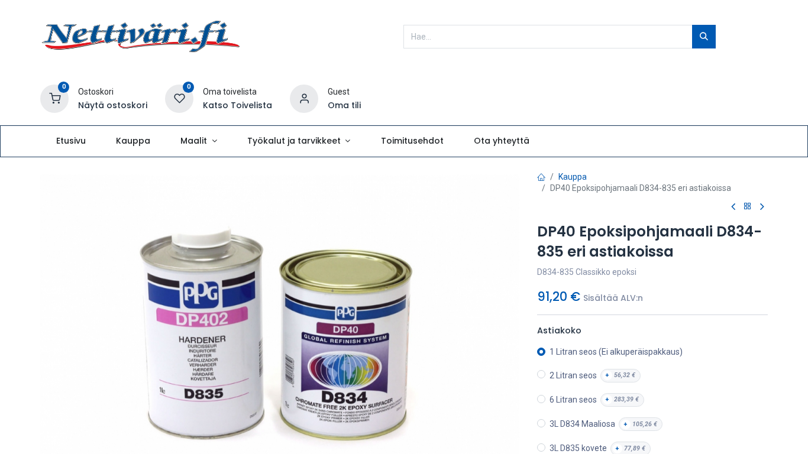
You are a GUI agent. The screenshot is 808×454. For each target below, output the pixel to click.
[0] (54, 98)
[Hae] (704, 36)
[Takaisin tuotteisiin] (748, 206)
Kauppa (572, 176)
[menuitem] (71, 141)
